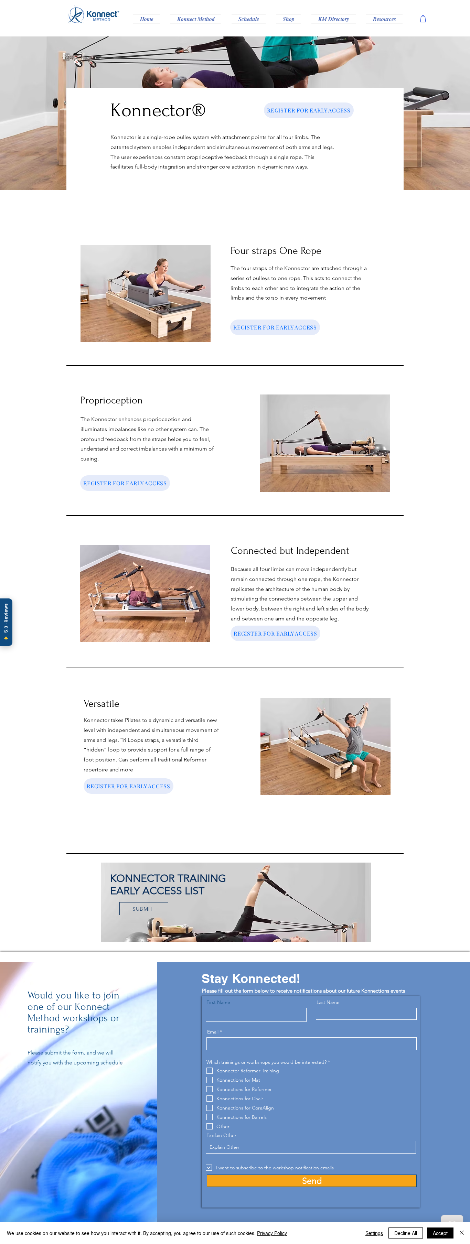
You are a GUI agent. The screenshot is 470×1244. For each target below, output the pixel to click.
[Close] (462, 1232)
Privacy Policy (272, 1233)
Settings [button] (374, 1233)
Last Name (328, 1002)
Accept (440, 1233)
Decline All (405, 1233)
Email (212, 1031)
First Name (218, 1002)
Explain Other (221, 1135)
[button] (195, 19)
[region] (235, 902)
